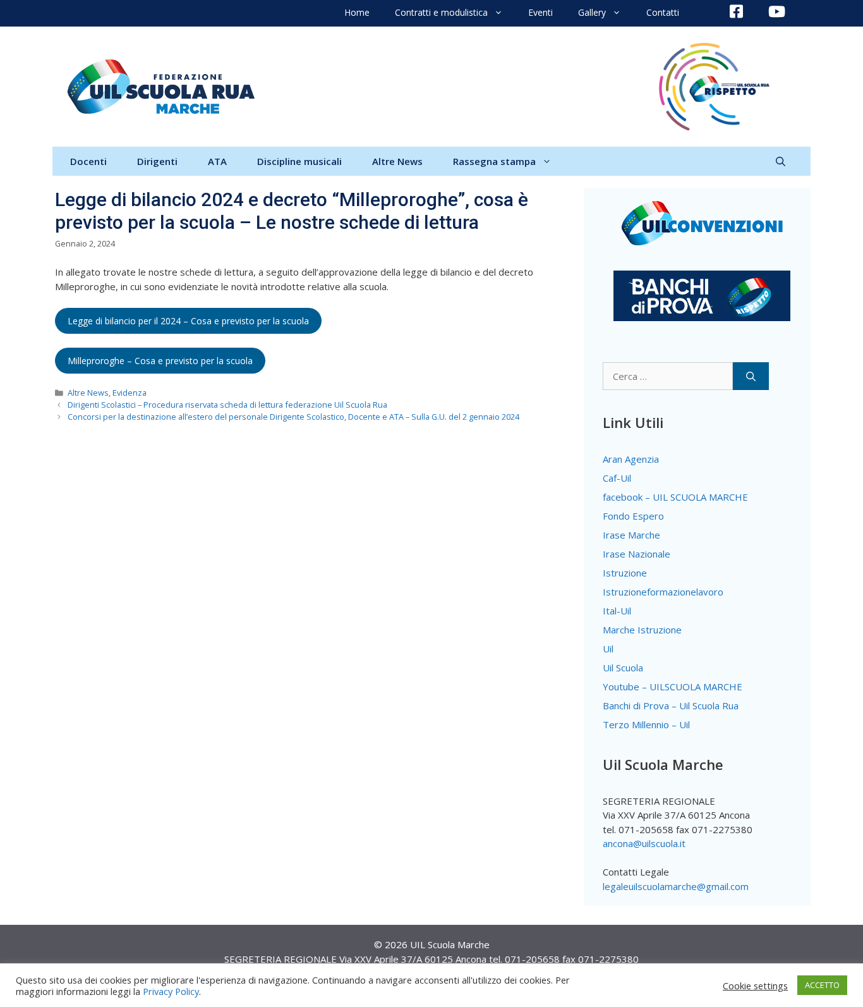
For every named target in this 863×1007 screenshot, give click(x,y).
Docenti (88, 161)
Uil (608, 648)
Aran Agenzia (631, 459)
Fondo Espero (633, 516)
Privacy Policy (171, 991)
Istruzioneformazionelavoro (663, 591)
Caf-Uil (617, 478)
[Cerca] (751, 376)
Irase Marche (631, 534)
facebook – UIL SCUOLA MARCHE (675, 497)
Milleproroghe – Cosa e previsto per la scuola (160, 361)
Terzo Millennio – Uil (646, 724)
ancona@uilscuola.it (644, 843)
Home (357, 12)
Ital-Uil (617, 610)
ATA (217, 161)
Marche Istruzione (642, 629)
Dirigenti (157, 161)
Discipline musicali (299, 161)
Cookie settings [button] (755, 985)
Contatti (662, 12)
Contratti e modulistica (441, 12)
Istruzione (625, 572)
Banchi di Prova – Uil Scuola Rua (671, 705)
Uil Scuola (623, 667)
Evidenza (129, 392)
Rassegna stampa (494, 161)
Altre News (397, 161)
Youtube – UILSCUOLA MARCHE (672, 686)
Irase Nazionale (636, 553)
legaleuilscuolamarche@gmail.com (676, 886)
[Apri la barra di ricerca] (780, 161)
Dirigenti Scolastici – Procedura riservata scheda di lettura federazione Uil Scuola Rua (227, 404)
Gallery (592, 12)
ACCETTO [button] (822, 985)
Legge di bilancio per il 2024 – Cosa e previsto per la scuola (188, 321)
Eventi (540, 12)
